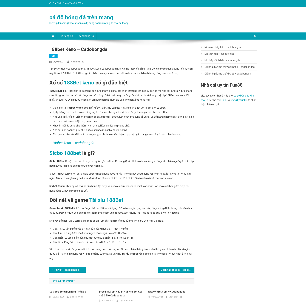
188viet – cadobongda (66, 269)
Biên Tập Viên (77, 297)
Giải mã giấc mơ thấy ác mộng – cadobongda (230, 66)
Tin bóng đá (66, 36)
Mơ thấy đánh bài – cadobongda (222, 60)
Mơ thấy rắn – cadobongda (219, 53)
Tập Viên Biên (126, 300)
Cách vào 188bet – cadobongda (177, 269)
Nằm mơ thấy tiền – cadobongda (223, 47)
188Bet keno (79, 82)
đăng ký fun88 (239, 100)
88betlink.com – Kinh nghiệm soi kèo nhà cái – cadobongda (121, 293)
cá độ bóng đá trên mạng (81, 17)
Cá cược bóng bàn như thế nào (67, 291)
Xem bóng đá (86, 36)
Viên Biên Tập (77, 61)
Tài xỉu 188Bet (106, 200)
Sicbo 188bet (65, 153)
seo (53, 56)
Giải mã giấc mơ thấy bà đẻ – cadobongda (228, 73)
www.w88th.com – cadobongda (166, 291)
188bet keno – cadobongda (73, 143)
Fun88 (223, 100)
